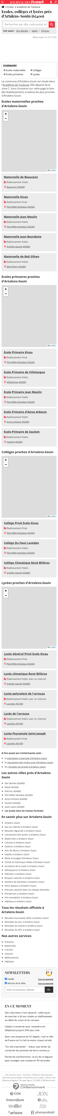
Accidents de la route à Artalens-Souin (24, 866)
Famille (10, 979)
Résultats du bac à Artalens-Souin (22, 921)
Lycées (36, 74)
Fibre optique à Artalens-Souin (20, 885)
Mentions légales (10, 1080)
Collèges (37, 70)
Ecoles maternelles (16, 70)
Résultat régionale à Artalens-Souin (23, 830)
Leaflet (52, 170)
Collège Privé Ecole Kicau (21, 523)
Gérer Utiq (50, 1078)
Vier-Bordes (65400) (15, 783)
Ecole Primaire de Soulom (22, 432)
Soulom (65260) (14, 441)
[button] (5, 114)
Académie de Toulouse (28, 6)
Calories (9, 953)
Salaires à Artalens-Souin (18, 846)
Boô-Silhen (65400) (16, 266)
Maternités (10, 945)
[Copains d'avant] (15, 1106)
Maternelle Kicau (16, 197)
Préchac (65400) (13, 791)
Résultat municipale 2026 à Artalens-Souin (27, 918)
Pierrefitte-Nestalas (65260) (21, 206)
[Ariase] (15, 1112)
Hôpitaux (9, 961)
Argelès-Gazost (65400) (18, 246)
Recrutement (47, 1075)
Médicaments (12, 957)
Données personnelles (12, 1078)
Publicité (36, 1075)
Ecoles (10, 6)
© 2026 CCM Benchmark (44, 1080)
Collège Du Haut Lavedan (21, 543)
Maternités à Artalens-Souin (19, 838)
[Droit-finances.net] (43, 1100)
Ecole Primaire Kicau (18, 352)
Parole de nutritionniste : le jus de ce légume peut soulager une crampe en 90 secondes (29, 1059)
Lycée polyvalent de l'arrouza (24, 693)
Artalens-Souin (12, 822)
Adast (35, 30)
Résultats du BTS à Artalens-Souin (22, 929)
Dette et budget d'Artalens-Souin (22, 858)
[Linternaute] (15, 1100)
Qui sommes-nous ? (13, 1075)
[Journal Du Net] (43, 1094)
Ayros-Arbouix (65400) (18, 421)
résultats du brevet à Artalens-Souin (27, 766)
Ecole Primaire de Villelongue (24, 372)
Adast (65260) (12, 787)
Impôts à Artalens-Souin (17, 854)
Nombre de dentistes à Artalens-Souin (24, 881)
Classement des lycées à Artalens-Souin (25, 834)
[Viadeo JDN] (43, 1106)
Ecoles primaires (14, 74)
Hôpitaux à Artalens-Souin (18, 901)
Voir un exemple (45, 979)
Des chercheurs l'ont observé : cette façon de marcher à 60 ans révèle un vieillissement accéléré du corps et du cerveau (28, 1016)
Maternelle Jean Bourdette (22, 236)
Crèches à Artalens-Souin (18, 842)
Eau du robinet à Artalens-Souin (21, 826)
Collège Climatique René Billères (27, 563)
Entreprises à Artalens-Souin (19, 893)
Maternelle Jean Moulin (20, 217)
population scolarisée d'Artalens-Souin (27, 758)
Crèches (9, 949)
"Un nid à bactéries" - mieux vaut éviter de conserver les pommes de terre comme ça (27, 1049)
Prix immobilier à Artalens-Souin (21, 897)
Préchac (45, 30)
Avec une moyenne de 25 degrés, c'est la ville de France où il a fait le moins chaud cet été (29, 1038)
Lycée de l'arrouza (16, 713)
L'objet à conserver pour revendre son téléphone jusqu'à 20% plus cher (25, 1028)
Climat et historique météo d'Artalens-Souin (27, 862)
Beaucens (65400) (16, 187)
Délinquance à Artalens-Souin (20, 870)
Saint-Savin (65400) (14, 806)
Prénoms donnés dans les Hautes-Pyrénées (27, 889)
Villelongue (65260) (16, 382)
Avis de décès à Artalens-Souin (21, 850)
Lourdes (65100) (15, 703)
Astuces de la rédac (16, 983)
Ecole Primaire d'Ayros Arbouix (25, 412)
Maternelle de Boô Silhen (21, 256)
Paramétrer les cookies (34, 1078)
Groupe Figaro (26, 1080)
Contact (27, 1075)
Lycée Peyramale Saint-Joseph (25, 733)
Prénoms (9, 941)
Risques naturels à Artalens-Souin (22, 877)
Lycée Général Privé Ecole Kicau (26, 654)
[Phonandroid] (43, 1112)
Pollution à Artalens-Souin (18, 873)
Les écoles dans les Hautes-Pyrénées (24, 810)
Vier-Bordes (22, 30)
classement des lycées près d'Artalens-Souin (30, 762)
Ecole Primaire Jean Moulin (23, 392)
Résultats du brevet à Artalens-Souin (24, 925)
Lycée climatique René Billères (25, 674)
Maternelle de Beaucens (21, 177)
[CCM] (15, 1094)
